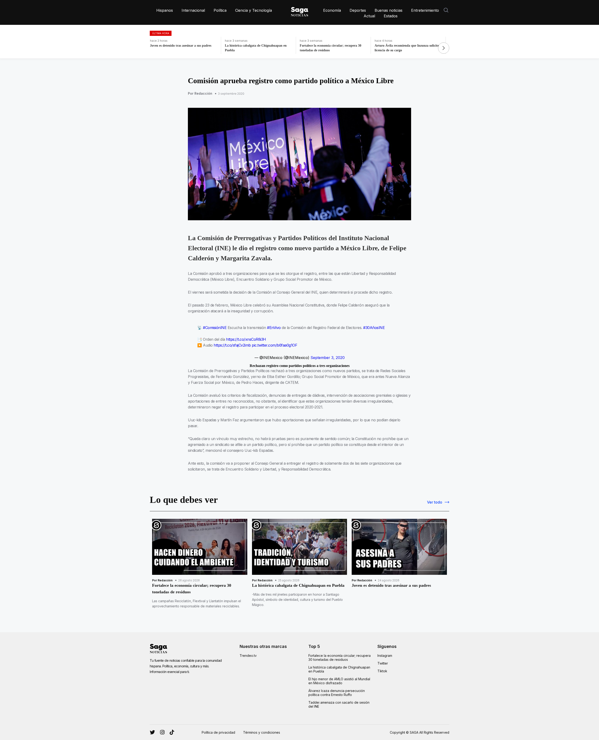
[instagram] (152, 732)
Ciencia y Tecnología (253, 10)
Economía (332, 10)
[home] (299, 10)
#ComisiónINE (214, 327)
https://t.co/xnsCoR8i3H (246, 339)
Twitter (382, 663)
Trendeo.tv (248, 656)
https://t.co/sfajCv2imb (232, 345)
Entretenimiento (425, 10)
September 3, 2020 (327, 357)
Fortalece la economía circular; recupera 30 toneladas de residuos (339, 658)
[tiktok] (172, 732)
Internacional (193, 10)
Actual (369, 16)
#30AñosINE (374, 327)
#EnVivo (274, 327)
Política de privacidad (218, 732)
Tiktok (382, 671)
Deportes (358, 10)
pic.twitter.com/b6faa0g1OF (274, 345)
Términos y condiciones (261, 732)
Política (220, 10)
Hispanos (164, 10)
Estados (391, 16)
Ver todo (434, 502)
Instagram (384, 656)
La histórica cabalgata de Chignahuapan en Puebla (339, 669)
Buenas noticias (388, 10)
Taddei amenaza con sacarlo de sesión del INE (338, 704)
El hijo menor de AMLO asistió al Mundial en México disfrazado (339, 681)
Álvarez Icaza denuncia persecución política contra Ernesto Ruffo (336, 693)
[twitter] (162, 732)
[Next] (443, 48)
